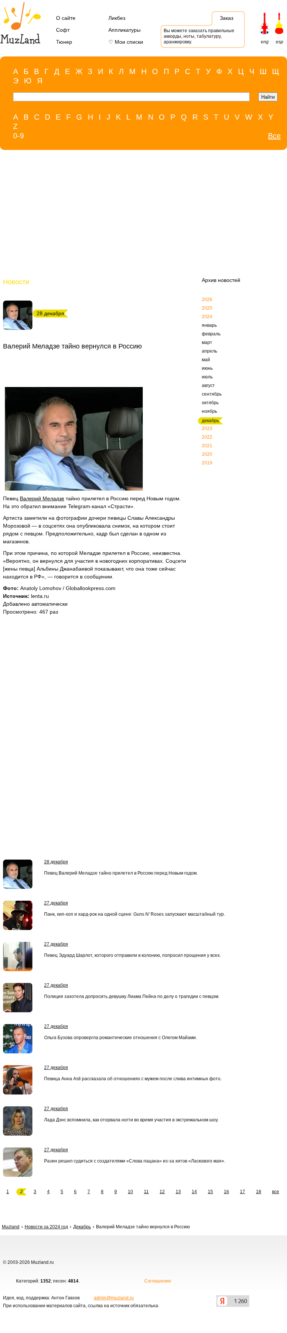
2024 (207, 316)
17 (242, 1191)
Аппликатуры (124, 30)
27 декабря (56, 903)
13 (178, 1191)
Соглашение (157, 1281)
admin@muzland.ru (114, 1297)
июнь (207, 368)
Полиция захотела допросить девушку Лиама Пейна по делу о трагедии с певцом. (131, 996)
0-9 (18, 136)
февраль (211, 334)
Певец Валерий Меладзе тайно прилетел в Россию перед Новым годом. (121, 873)
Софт (63, 30)
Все (274, 136)
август (208, 385)
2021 (207, 445)
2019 (207, 463)
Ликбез (116, 18)
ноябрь (209, 411)
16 (226, 1191)
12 (162, 1191)
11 (146, 1191)
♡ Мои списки (125, 42)
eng (265, 41)
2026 (207, 299)
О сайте (65, 18)
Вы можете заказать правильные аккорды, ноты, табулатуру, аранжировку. (199, 36)
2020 (207, 454)
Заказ (226, 18)
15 (210, 1191)
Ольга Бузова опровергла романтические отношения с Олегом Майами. (120, 1037)
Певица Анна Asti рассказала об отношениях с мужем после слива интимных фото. (133, 1078)
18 (258, 1191)
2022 (207, 437)
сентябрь (212, 394)
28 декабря (56, 861)
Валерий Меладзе (42, 498)
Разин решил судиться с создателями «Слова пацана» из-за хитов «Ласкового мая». (134, 1161)
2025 (207, 308)
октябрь (210, 402)
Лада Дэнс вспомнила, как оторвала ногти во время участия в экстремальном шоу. (131, 1119)
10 (130, 1191)
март (207, 342)
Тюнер (64, 42)
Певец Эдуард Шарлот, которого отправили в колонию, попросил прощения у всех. (132, 955)
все (275, 1191)
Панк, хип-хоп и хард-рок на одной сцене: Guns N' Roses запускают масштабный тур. (134, 914)
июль (207, 377)
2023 (207, 428)
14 (194, 1191)
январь (209, 325)
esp (279, 41)
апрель (209, 351)
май (206, 359)
